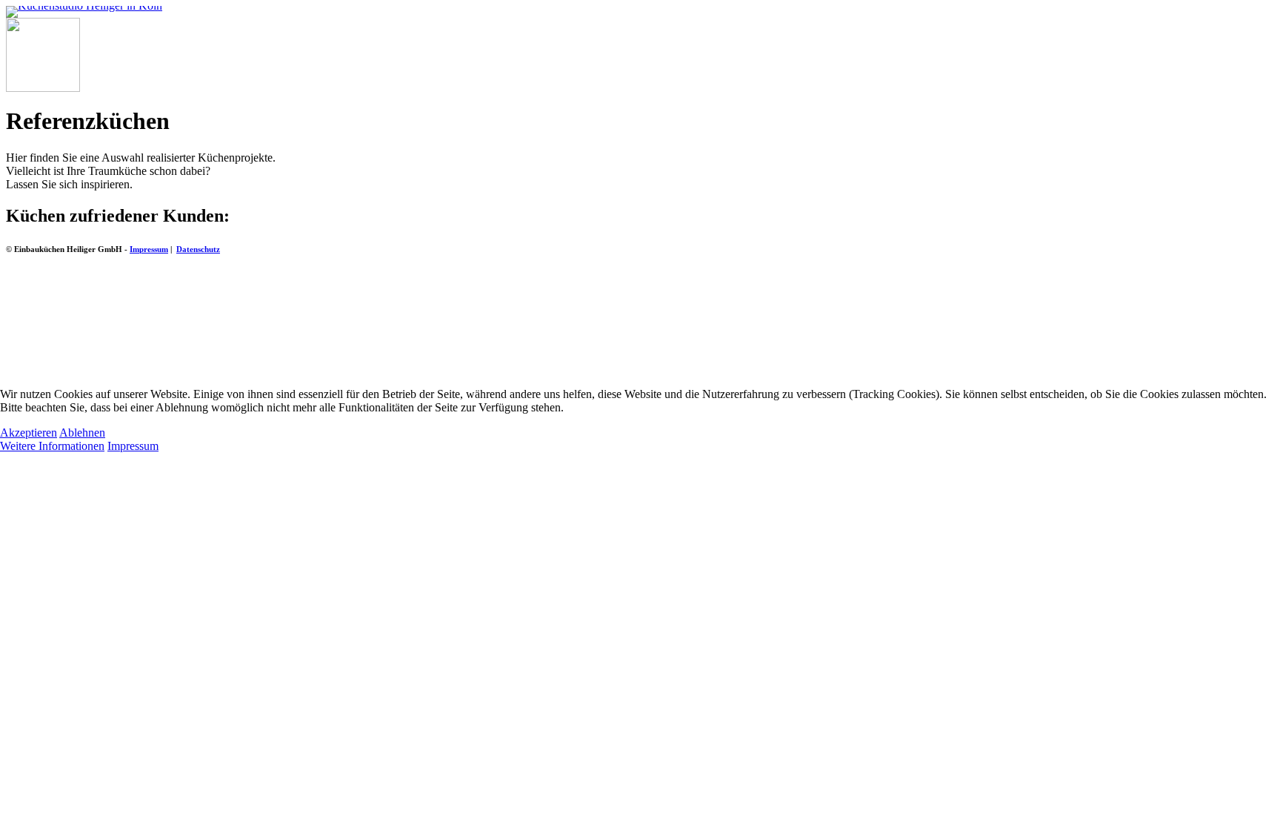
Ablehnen (82, 432)
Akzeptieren (28, 432)
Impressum (133, 446)
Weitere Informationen (52, 446)
